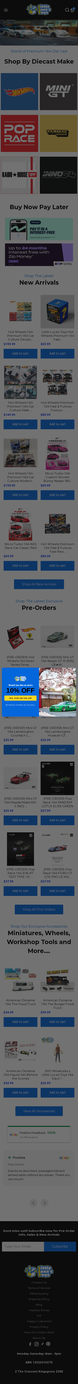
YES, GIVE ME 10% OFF (20, 698)
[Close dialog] (74, 669)
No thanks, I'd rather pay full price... (20, 705)
